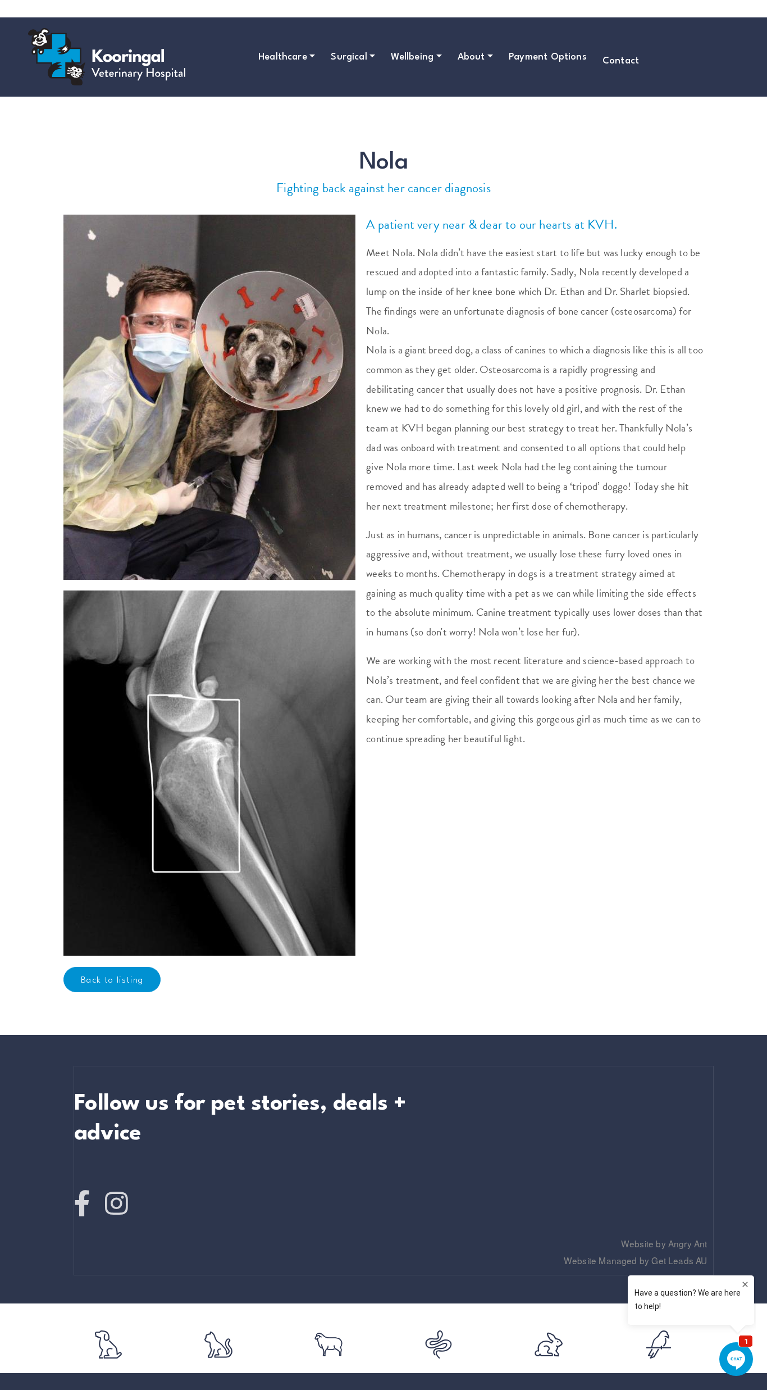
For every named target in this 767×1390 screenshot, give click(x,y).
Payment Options (548, 57)
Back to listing (112, 980)
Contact (620, 61)
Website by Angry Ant (664, 1243)
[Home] (56, 56)
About (471, 57)
